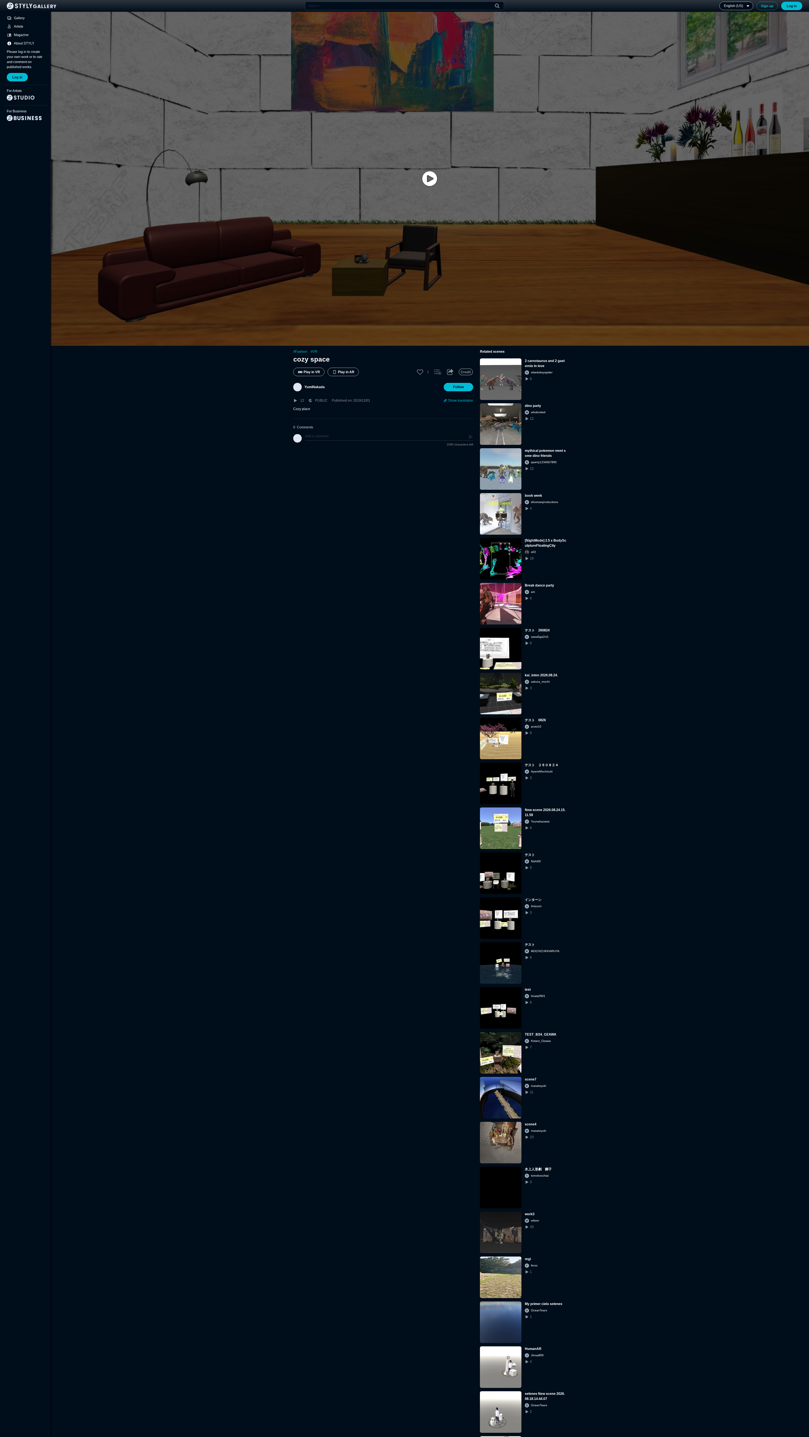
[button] (420, 372)
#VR (314, 351)
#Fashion (300, 351)
